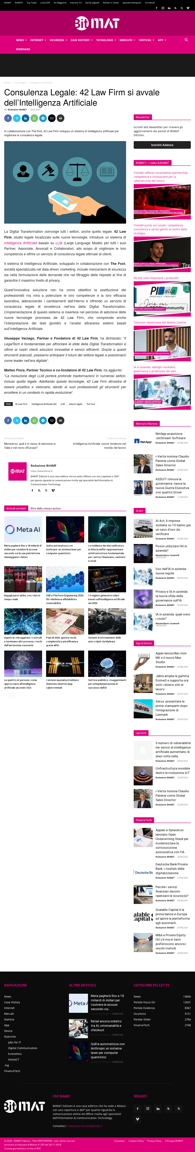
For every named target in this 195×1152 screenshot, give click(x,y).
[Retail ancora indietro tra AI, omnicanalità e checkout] (78, 1028)
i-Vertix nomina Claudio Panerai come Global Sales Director (172, 460)
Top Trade (32, 2)
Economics (15, 1054)
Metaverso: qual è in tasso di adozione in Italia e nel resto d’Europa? (30, 445)
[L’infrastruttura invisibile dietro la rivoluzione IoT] (143, 775)
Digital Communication (22, 1048)
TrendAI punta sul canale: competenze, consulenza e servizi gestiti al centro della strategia (160, 229)
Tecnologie (104, 40)
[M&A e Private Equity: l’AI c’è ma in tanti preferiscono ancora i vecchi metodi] (143, 942)
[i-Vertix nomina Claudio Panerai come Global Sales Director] (143, 463)
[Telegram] (43, 118)
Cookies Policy (136, 1140)
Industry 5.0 (76, 2)
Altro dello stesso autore (45, 508)
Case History (80, 40)
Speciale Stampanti (132, 2)
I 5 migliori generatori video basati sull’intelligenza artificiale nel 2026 (106, 599)
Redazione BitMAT (17, 109)
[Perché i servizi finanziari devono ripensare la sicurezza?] (143, 894)
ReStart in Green (111, 2)
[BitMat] (97, 23)
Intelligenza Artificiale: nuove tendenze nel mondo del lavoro (99, 445)
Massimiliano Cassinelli (167, 555)
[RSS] (175, 8)
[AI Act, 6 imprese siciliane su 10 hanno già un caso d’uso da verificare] (143, 528)
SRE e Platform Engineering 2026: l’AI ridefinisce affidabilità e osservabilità (65, 599)
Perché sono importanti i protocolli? (156, 278)
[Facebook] (156, 8)
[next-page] (12, 695)
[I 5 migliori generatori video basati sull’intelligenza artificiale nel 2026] (107, 579)
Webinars (23, 49)
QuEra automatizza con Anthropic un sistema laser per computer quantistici (63, 549)
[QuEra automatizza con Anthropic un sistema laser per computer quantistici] (65, 529)
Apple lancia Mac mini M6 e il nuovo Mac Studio (171, 657)
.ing (6, 1065)
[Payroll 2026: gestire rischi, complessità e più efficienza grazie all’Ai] (65, 621)
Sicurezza (57, 40)
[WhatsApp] (34, 118)
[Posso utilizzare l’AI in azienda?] (143, 553)
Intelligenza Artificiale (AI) (44, 404)
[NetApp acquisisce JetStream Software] (143, 441)
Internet (36, 40)
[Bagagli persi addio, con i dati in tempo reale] (23, 579)
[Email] (52, 118)
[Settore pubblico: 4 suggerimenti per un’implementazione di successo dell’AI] (107, 664)
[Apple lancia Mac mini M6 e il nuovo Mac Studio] (143, 660)
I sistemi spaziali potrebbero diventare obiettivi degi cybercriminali (62, 684)
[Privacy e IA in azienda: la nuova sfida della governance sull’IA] (143, 599)
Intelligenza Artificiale (20, 242)
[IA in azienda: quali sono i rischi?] (143, 621)
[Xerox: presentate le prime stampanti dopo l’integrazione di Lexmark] (143, 708)
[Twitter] (182, 8)
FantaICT (13, 1059)
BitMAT (7, 2)
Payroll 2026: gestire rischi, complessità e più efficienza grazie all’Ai (62, 641)
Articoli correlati (16, 508)
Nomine (9, 1019)
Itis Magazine (60, 2)
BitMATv (19, 2)
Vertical (145, 40)
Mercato (126, 40)
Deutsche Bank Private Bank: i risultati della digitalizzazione (172, 868)
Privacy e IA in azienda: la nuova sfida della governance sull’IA (172, 596)
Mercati (9, 1013)
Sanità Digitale (92, 2)
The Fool (90, 404)
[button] (186, 40)
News (20, 40)
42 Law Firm (21, 404)
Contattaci (150, 2)
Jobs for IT (14, 1042)
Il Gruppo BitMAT (174, 1140)
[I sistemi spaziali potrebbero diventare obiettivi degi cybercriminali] (65, 664)
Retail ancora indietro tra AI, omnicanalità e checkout (106, 1025)
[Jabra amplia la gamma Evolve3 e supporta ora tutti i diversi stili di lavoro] (143, 683)
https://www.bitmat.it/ (42, 471)
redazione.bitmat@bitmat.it (84, 1126)
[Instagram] (163, 8)
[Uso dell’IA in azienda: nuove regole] (143, 576)
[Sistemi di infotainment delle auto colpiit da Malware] (107, 621)
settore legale (75, 404)
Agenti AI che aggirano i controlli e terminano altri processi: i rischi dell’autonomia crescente (23, 641)
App (160, 40)
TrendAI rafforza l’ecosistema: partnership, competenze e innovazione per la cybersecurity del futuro (161, 177)
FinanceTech (12, 1071)
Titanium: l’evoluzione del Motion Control (160, 322)
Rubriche (10, 1036)
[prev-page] (6, 695)
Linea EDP (45, 2)
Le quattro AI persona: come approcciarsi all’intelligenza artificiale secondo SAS (20, 684)
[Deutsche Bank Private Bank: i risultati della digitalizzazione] (143, 871)
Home (7, 82)
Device (8, 1031)
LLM (59, 242)
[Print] (60, 118)
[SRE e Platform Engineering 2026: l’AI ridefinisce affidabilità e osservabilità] (65, 579)
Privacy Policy (154, 1140)
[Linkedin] (169, 8)
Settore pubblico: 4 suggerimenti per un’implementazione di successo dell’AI (107, 684)
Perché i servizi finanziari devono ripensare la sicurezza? (172, 891)
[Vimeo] (188, 8)
